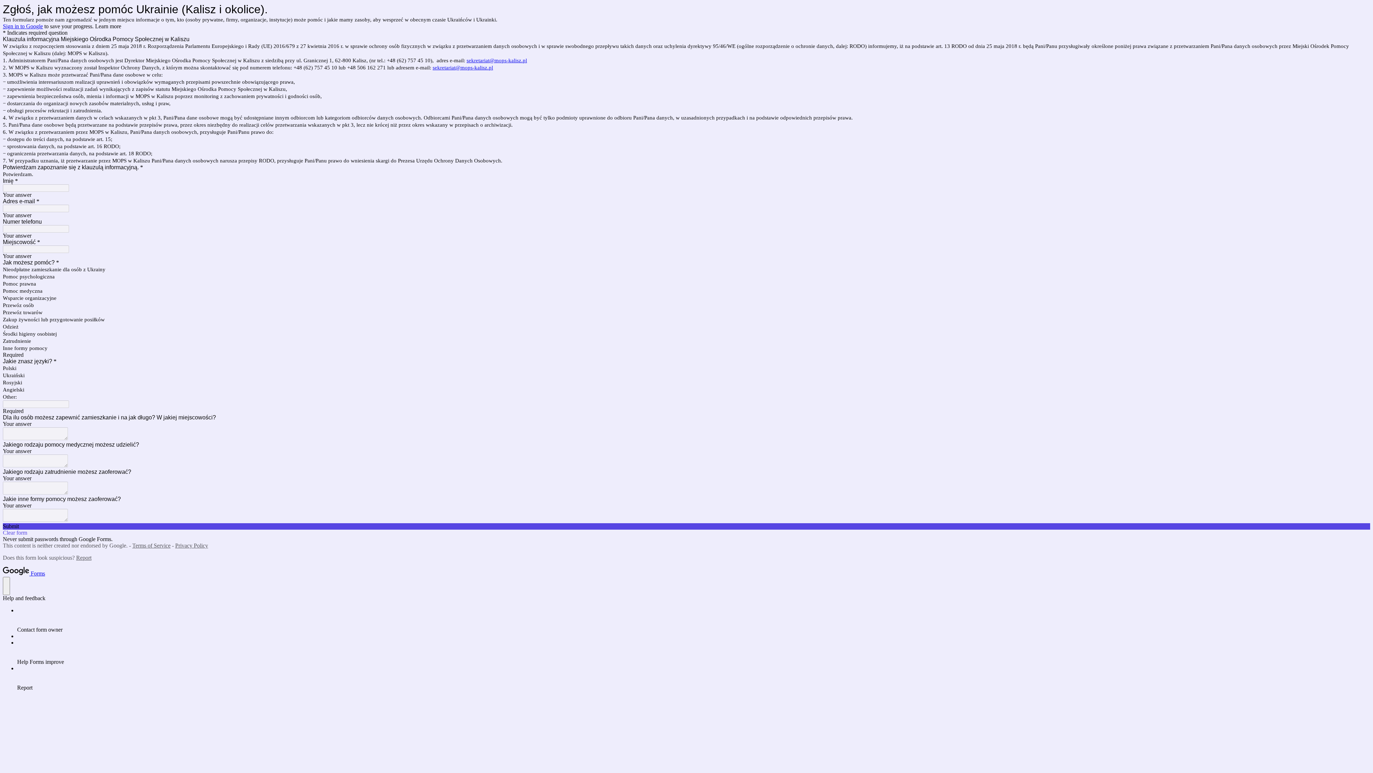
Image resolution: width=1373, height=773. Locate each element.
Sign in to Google (23, 26)
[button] (686, 526)
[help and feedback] (6, 586)
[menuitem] (693, 620)
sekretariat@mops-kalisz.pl (497, 60)
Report (84, 558)
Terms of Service (151, 546)
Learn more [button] (108, 26)
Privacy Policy (191, 546)
